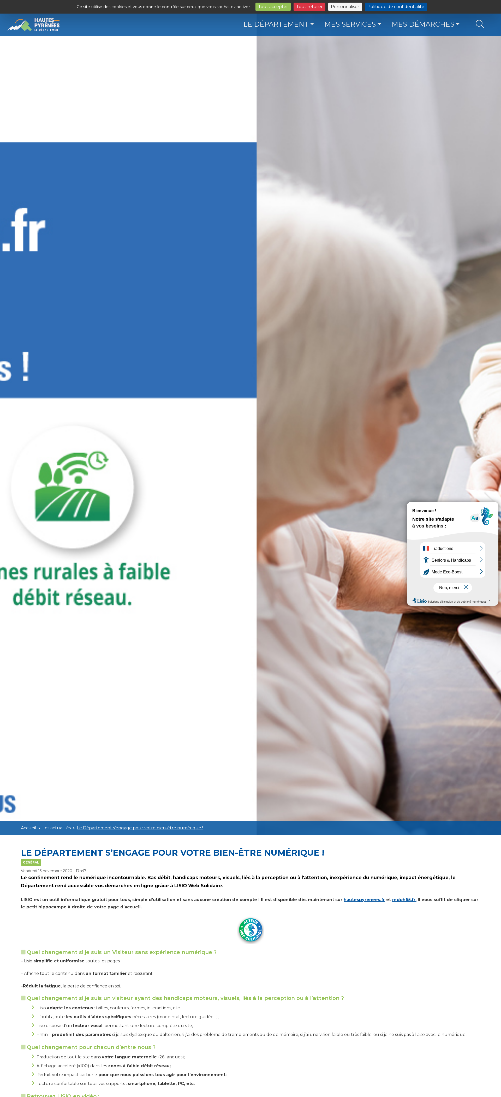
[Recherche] (480, 24)
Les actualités (57, 827)
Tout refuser (309, 6)
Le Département (276, 24)
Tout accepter (273, 6)
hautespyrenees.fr (364, 899)
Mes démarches (423, 24)
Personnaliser (345, 6)
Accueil (28, 827)
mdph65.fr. (404, 899)
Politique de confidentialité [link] (395, 6)
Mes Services (350, 24)
